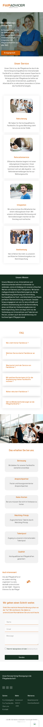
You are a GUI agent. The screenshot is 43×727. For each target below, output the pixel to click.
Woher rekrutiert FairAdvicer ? (17, 392)
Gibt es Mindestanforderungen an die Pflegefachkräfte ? (20, 403)
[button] (21, 342)
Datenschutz (32, 649)
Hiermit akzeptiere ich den (22, 649)
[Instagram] (7, 687)
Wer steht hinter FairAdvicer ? (17, 343)
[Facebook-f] (3, 687)
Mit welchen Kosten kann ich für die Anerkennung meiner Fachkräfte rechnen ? (19, 379)
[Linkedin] (11, 687)
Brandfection (23, 721)
